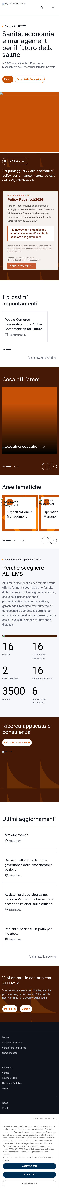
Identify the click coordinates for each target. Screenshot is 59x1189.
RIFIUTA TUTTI (29, 1175)
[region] (29, 1151)
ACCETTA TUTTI (29, 1166)
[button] (45, 466)
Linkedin (26, 1008)
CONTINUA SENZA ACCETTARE (45, 1118)
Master (8, 79)
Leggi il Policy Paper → (21, 265)
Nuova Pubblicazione (15, 161)
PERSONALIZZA (29, 1183)
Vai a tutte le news (41, 956)
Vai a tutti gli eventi (40, 357)
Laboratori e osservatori (17, 742)
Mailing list (10, 1008)
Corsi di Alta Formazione (30, 79)
